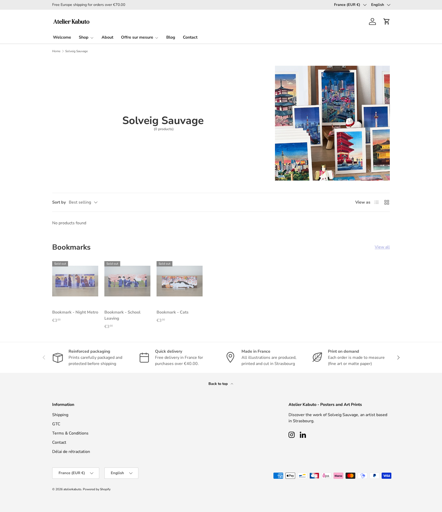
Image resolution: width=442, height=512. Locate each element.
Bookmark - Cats (173, 312)
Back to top (218, 383)
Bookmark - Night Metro (75, 312)
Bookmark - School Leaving (122, 315)
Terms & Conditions (70, 433)
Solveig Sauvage (76, 51)
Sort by (59, 202)
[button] (386, 21)
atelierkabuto (72, 489)
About (107, 37)
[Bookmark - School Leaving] (127, 281)
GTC (56, 424)
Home (56, 51)
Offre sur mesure (137, 37)
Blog (170, 37)
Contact (190, 37)
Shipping (60, 415)
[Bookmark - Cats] (180, 281)
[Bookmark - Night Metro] (75, 281)
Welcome (62, 37)
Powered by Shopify (96, 489)
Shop (84, 37)
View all (382, 247)
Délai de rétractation (71, 451)
